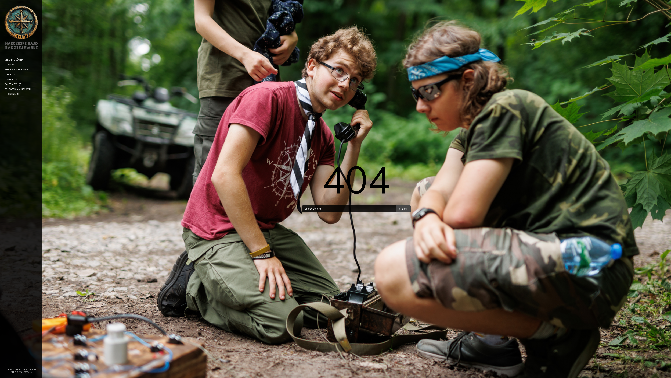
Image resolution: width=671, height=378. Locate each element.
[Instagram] (24, 363)
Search (403, 209)
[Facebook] (18, 363)
